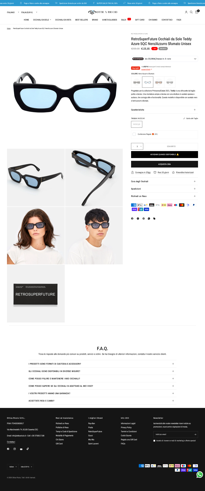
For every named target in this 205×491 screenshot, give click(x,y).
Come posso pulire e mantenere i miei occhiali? (54, 378)
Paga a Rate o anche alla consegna (32, 3)
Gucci (90, 435)
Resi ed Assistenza (64, 418)
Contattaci (167, 19)
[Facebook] (132, 218)
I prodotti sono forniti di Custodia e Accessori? (55, 363)
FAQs (179, 19)
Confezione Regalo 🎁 (148, 134)
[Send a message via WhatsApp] (200, 474)
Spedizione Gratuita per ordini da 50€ (69, 3)
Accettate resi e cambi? (41, 400)
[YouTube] (23, 449)
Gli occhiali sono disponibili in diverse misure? (54, 371)
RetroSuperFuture (95, 431)
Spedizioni (136, 188)
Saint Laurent (93, 443)
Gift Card (139, 19)
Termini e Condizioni (129, 431)
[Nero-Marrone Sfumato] (158, 82)
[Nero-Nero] (169, 82)
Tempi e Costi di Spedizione (66, 431)
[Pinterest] (144, 218)
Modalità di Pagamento (64, 435)
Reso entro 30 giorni (130, 3)
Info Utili (125, 418)
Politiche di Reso (62, 427)
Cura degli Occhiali (139, 181)
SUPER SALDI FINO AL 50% (103, 3)
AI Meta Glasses (109, 19)
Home (26, 19)
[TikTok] (30, 449)
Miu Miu (91, 439)
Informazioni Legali (128, 423)
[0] (196, 12)
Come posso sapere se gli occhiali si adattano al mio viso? (61, 385)
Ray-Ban (91, 423)
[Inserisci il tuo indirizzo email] (195, 434)
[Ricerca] (191, 12)
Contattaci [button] (11, 442)
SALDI (123, 19)
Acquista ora (164, 164)
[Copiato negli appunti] (154, 218)
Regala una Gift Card (129, 439)
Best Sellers (81, 19)
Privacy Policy (126, 427)
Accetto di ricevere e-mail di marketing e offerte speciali (176, 440)
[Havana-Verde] (136, 82)
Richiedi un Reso (139, 196)
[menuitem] (26, 20)
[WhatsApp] (149, 218)
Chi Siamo (153, 19)
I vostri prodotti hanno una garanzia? (49, 393)
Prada (90, 427)
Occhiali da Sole (41, 19)
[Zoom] (117, 38)
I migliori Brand (95, 418)
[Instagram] (17, 449)
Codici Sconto (126, 435)
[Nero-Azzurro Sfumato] (147, 82)
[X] (138, 218)
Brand (95, 19)
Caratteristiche (137, 109)
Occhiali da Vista (63, 19)
